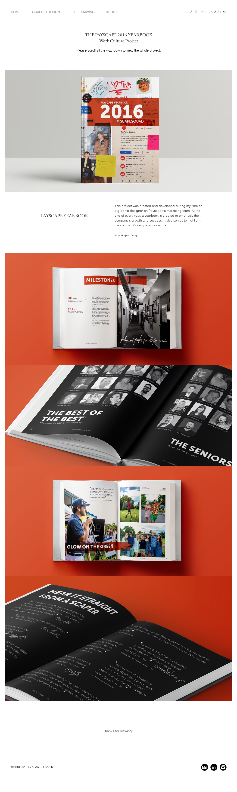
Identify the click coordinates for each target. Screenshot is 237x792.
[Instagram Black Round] (223, 767)
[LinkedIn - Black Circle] (213, 767)
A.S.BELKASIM (207, 11)
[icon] (204, 767)
